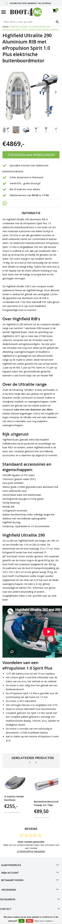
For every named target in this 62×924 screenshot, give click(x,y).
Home (5, 26)
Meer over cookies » (44, 921)
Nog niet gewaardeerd (12, 812)
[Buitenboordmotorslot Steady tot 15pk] (47, 784)
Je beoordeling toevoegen (31, 851)
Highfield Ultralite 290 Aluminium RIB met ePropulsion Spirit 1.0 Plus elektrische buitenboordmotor (30, 28)
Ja (21, 921)
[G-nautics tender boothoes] (15, 781)
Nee (29, 921)
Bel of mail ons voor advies (25, 189)
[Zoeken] (57, 22)
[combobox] (31, 22)
